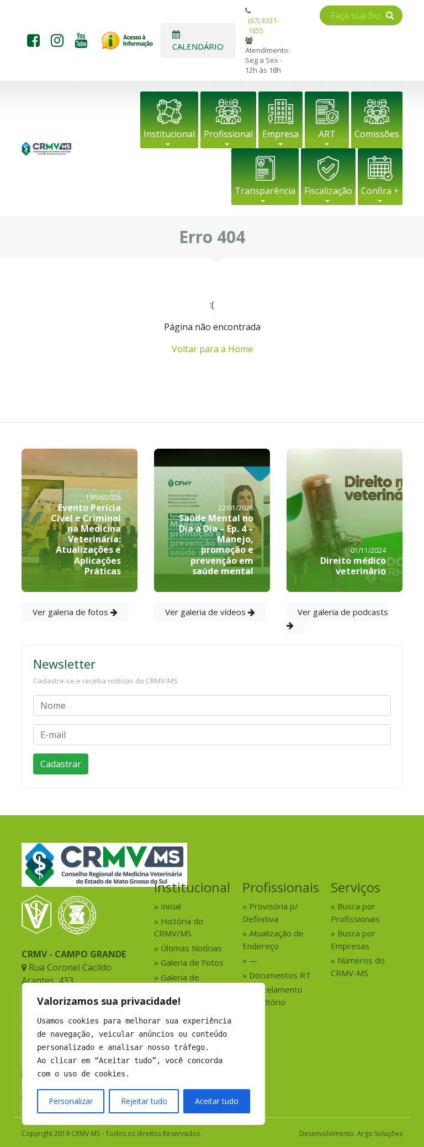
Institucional (169, 134)
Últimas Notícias (191, 948)
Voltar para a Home (212, 349)
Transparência (265, 191)
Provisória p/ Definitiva (270, 912)
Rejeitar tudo (144, 1101)
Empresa (280, 134)
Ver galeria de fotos (71, 611)
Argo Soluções (379, 1133)
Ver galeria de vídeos (206, 611)
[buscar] (390, 15)
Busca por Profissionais (355, 912)
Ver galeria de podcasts (343, 611)
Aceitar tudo (217, 1101)
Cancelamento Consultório (272, 996)
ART (327, 134)
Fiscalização (328, 191)
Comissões (376, 134)
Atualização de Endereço (273, 939)
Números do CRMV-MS (358, 966)
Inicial (171, 906)
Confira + (380, 191)
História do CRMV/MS (178, 927)
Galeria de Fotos (192, 962)
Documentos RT (280, 975)
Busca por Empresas (353, 939)
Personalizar (71, 1101)
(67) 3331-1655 (263, 25)
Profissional (228, 134)
